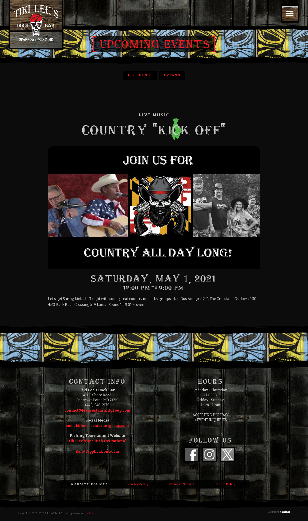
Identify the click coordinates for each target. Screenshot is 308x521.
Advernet (285, 512)
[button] (290, 14)
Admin (90, 513)
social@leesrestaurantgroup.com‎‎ (97, 426)
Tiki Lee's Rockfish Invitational (97, 441)
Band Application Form (97, 451)
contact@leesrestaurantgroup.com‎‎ (97, 410)
